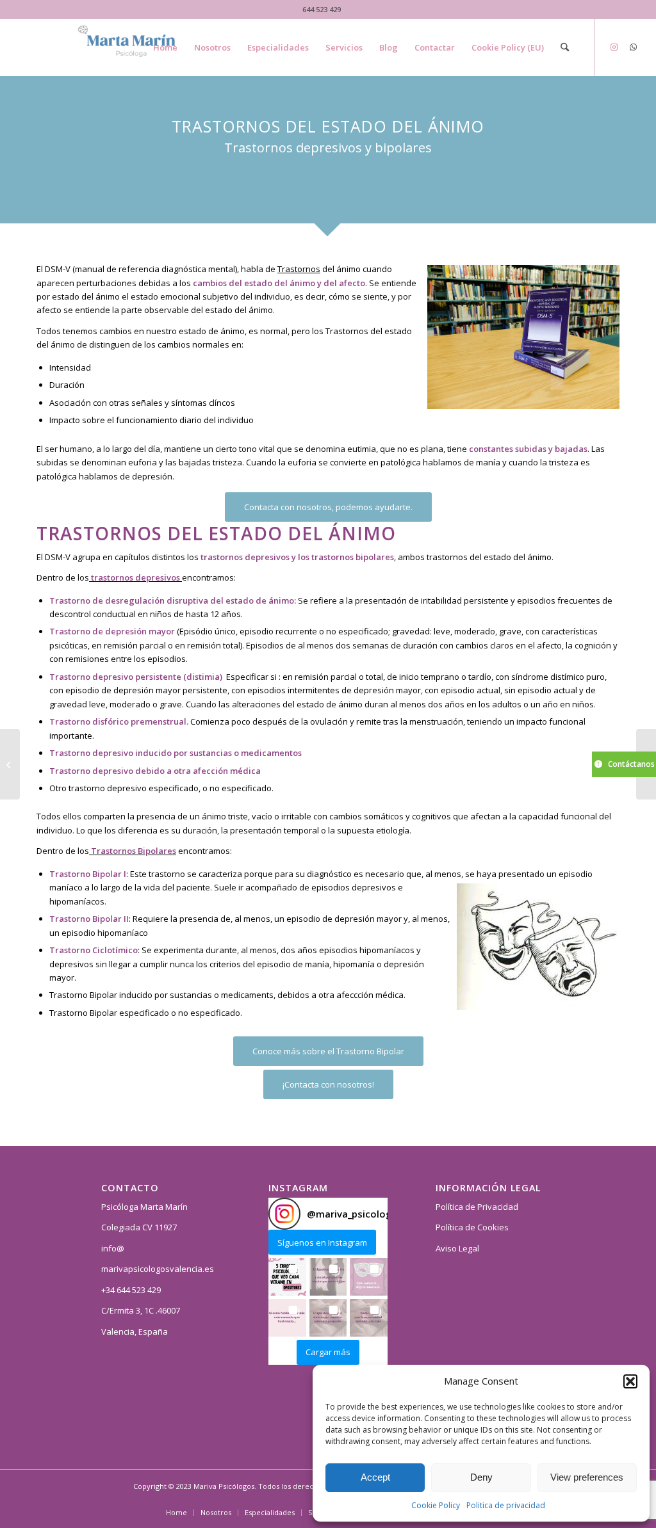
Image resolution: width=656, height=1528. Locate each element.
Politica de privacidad (505, 1505)
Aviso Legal (457, 1248)
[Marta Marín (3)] (141, 47)
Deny (481, 1477)
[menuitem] (165, 47)
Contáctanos (631, 764)
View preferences (586, 1477)
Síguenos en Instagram (322, 1242)
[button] (630, 1381)
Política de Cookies (472, 1227)
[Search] (564, 47)
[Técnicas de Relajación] (10, 764)
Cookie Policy (435, 1505)
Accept (375, 1477)
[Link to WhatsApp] (633, 46)
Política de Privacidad (477, 1206)
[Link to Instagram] (614, 46)
